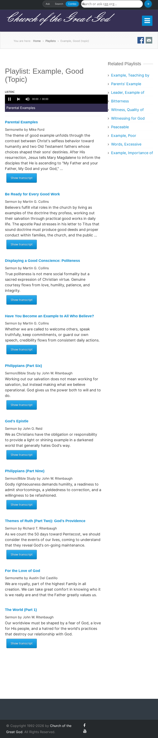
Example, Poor (123, 135)
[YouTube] (84, 731)
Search (59, 3)
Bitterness (120, 101)
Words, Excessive (126, 144)
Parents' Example (126, 84)
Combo (72, 3)
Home (37, 40)
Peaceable (120, 127)
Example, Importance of (132, 153)
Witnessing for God (128, 118)
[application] (56, 99)
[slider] (78, 99)
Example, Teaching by (130, 75)
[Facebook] (84, 725)
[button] (9, 99)
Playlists (50, 40)
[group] (27, 99)
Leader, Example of (127, 92)
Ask (48, 3)
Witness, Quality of (127, 110)
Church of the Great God (57, 18)
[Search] (148, 4)
